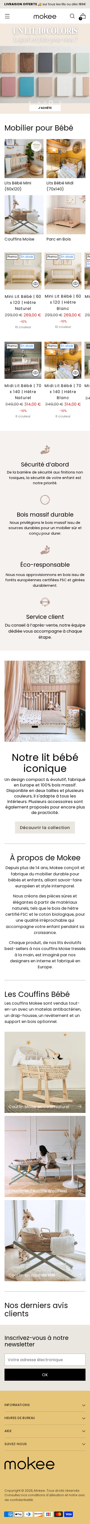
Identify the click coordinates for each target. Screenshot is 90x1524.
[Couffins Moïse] (24, 214)
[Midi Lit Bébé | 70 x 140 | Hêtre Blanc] (63, 360)
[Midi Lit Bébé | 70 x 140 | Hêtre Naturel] (23, 360)
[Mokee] (45, 16)
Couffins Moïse (19, 239)
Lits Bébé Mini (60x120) (17, 186)
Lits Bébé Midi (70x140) (60, 186)
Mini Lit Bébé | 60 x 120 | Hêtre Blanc (63, 302)
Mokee (39, 1490)
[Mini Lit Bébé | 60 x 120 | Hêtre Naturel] (23, 271)
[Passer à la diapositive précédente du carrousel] (30, 102)
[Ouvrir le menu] (7, 16)
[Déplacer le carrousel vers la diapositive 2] (45, 102)
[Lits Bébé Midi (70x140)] (66, 158)
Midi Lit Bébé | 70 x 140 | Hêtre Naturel (23, 392)
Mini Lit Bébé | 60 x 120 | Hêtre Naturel (23, 302)
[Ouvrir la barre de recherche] (72, 16)
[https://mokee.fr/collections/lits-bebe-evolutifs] (45, 69)
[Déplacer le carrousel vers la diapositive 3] (51, 102)
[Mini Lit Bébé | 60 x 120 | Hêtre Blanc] (63, 271)
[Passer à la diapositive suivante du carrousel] (59, 102)
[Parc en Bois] (66, 214)
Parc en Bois (58, 239)
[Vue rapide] (36, 284)
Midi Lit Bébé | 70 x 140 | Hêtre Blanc (63, 392)
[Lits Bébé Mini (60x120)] (24, 158)
